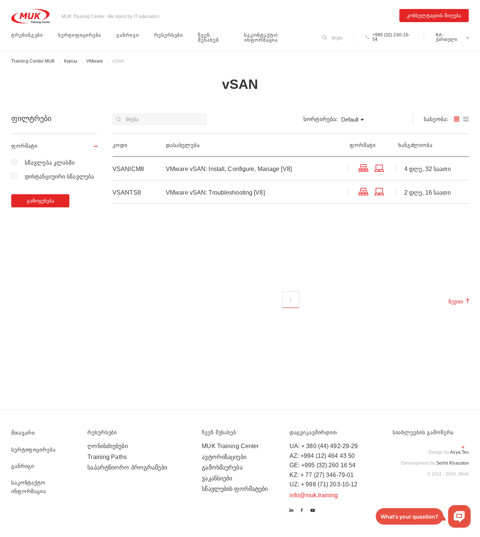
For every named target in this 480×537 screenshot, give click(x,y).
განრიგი (127, 35)
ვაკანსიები (217, 478)
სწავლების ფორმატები (235, 489)
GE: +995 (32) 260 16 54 (323, 465)
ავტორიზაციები (224, 457)
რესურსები (168, 35)
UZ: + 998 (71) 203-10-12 (324, 484)
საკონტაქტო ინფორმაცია (261, 37)
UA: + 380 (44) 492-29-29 (324, 446)
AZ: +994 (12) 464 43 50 (322, 456)
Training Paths (107, 457)
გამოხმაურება (222, 467)
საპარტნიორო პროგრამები (127, 467)
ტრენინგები (27, 35)
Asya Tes (459, 452)
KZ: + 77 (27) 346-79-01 (322, 475)
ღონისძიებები (107, 446)
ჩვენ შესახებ (208, 37)
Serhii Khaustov (452, 463)
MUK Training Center (230, 446)
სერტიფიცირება (79, 35)
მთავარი (23, 433)
